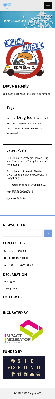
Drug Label (41, 118)
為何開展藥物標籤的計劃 (20, 191)
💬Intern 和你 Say (16, 198)
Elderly (8, 124)
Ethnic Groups (17, 124)
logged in (22, 93)
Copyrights (9, 281)
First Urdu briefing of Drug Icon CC (26, 184)
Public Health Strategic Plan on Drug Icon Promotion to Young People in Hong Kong (27, 161)
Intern (32, 124)
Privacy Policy (11, 288)
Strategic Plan (29, 128)
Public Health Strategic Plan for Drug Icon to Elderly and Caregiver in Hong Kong (27, 174)
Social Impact (19, 128)
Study (36, 128)
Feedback (25, 124)
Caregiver (13, 118)
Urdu (40, 128)
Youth (16, 133)
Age (7, 118)
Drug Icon (26, 117)
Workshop (10, 133)
